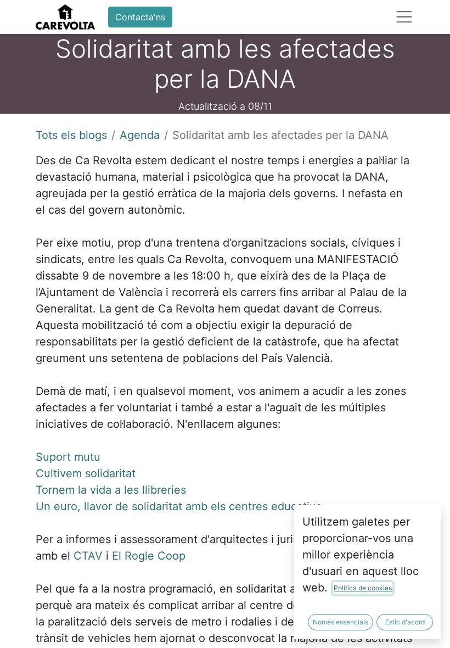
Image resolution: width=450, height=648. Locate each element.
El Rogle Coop (148, 555)
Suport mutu (68, 456)
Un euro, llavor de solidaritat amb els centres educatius (179, 506)
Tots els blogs (71, 135)
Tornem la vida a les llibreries (111, 489)
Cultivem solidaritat (86, 473)
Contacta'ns (140, 17)
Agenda (140, 135)
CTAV (88, 555)
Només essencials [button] (340, 622)
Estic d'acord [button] (405, 622)
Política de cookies (363, 588)
